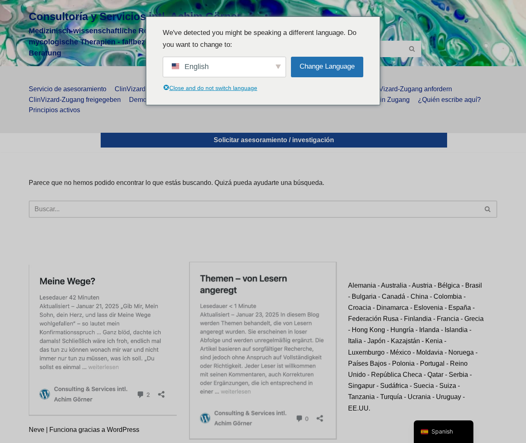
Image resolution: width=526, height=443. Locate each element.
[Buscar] (412, 49)
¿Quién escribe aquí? (449, 99)
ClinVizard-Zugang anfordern (409, 88)
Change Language (327, 66)
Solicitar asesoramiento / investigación (274, 139)
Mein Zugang (390, 99)
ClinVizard (130, 88)
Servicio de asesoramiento (67, 88)
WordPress (123, 429)
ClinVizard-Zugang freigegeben (75, 99)
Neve (36, 429)
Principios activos (54, 109)
